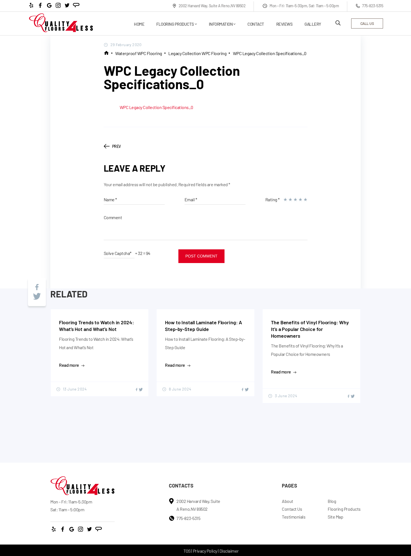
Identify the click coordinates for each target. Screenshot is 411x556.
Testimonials (293, 516)
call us (367, 23)
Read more (69, 365)
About (287, 501)
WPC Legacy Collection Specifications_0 (269, 53)
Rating (272, 199)
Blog (332, 501)
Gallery (312, 24)
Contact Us (292, 509)
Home (139, 24)
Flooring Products (175, 24)
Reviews (284, 24)
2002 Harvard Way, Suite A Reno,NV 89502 (212, 5)
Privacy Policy (205, 550)
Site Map (335, 516)
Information (221, 24)
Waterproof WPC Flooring (138, 53)
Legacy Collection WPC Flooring (197, 53)
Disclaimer (229, 550)
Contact (255, 24)
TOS (187, 550)
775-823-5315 (372, 5)
